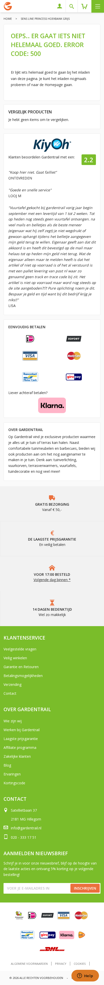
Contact (10, 693)
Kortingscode (14, 783)
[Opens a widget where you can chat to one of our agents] (85, 976)
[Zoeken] (73, 6)
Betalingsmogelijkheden (23, 675)
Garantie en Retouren (21, 666)
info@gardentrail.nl (26, 828)
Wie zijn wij (13, 721)
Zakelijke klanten (17, 756)
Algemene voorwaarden (29, 964)
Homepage (54, 84)
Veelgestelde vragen (20, 649)
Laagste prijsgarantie (21, 738)
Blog (7, 765)
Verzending (12, 684)
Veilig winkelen (15, 657)
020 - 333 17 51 (23, 837)
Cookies (80, 964)
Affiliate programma (20, 747)
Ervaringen (12, 774)
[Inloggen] (61, 6)
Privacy (60, 964)
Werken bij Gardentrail (22, 729)
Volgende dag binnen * (52, 579)
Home (8, 18)
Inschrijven (85, 888)
